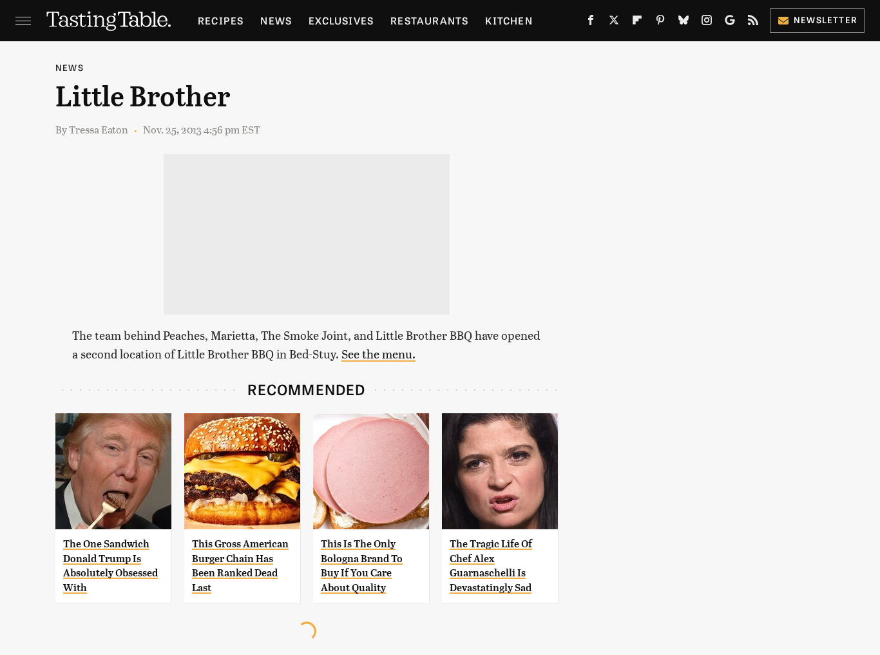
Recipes (221, 20)
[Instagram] (706, 22)
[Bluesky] (683, 22)
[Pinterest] (660, 22)
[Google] (729, 22)
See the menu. (378, 354)
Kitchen (508, 20)
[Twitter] (613, 22)
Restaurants (429, 20)
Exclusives (341, 20)
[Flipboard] (637, 22)
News (276, 20)
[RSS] (753, 22)
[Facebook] (590, 22)
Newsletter (825, 20)
